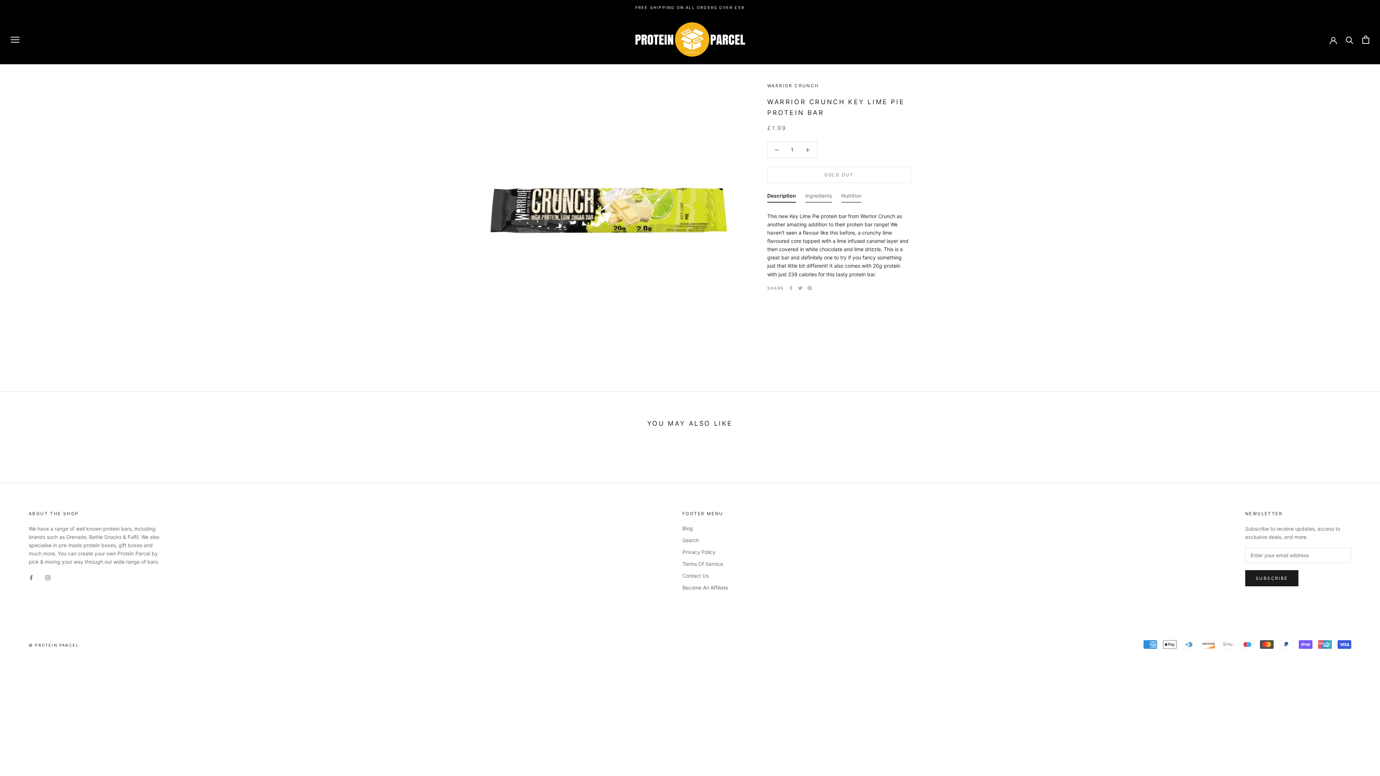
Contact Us (695, 576)
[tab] (781, 197)
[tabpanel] (839, 243)
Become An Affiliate (705, 588)
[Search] (1349, 39)
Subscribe (1272, 578)
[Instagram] (47, 577)
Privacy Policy (699, 552)
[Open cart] (1365, 40)
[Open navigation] (15, 40)
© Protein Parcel (54, 645)
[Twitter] (800, 288)
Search (690, 540)
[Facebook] (791, 288)
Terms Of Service (702, 564)
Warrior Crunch (793, 85)
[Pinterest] (810, 288)
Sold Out (839, 174)
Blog (687, 528)
